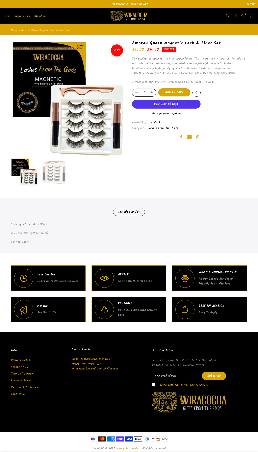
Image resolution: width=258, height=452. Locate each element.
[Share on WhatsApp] (198, 137)
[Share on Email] (189, 137)
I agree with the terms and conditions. (183, 385)
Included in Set (129, 212)
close (8, 4)
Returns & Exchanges (25, 387)
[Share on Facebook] (181, 137)
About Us (40, 16)
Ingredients (22, 16)
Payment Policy (21, 380)
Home (14, 30)
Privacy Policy (19, 367)
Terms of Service (22, 373)
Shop (7, 16)
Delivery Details (21, 360)
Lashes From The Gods (163, 128)
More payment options (166, 113)
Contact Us (18, 394)
